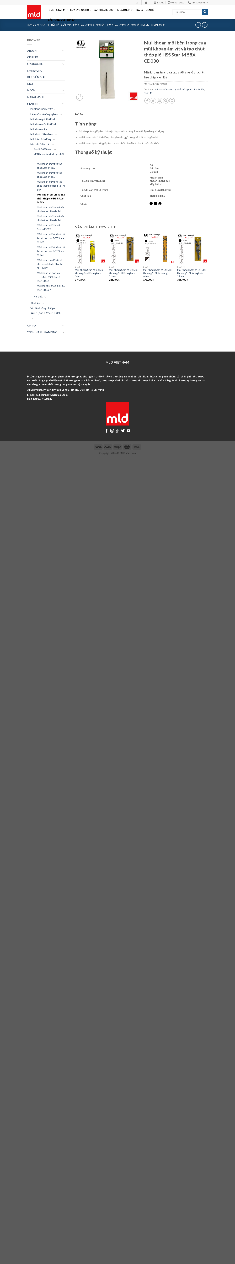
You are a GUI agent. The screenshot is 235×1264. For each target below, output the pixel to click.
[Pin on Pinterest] (166, 101)
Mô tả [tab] (79, 114)
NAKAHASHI (35, 97)
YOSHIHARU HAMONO (42, 332)
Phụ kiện (35, 303)
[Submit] (205, 12)
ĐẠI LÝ (139, 10)
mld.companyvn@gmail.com (52, 394)
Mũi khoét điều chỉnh (41, 134)
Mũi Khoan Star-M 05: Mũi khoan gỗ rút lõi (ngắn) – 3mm (89, 273)
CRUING (32, 57)
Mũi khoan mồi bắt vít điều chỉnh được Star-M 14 (51, 209)
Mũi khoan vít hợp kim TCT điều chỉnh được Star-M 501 (48, 277)
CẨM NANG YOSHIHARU (61, 20)
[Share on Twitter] (153, 101)
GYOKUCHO (35, 63)
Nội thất (38, 296)
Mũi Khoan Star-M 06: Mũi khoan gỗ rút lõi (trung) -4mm (157, 273)
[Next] (207, 260)
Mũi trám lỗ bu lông (40, 139)
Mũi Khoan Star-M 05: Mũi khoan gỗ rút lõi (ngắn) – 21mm (123, 273)
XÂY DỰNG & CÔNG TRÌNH (45, 313)
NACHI (31, 90)
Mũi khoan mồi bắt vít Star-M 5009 (48, 227)
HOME (50, 10)
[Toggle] (63, 50)
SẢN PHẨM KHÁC (103, 10)
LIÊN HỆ (150, 10)
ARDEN (32, 50)
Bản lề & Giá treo (43, 149)
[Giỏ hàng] (146, 2)
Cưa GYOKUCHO (79, 10)
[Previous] (75, 260)
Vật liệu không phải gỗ (42, 308)
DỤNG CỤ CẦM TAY (41, 109)
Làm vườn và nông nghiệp (44, 114)
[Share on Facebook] (147, 101)
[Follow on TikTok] (117, 431)
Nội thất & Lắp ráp (40, 144)
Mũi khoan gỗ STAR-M (42, 119)
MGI (30, 83)
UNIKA (31, 325)
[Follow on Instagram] (112, 431)
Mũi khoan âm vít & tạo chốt (49, 154)
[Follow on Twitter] (123, 431)
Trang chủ (33, 25)
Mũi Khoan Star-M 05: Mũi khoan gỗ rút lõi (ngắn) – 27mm (191, 273)
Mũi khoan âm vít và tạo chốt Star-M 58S (49, 165)
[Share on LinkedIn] (172, 101)
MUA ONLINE (124, 10)
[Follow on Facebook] (106, 431)
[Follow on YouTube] (128, 431)
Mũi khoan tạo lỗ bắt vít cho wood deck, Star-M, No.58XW (50, 264)
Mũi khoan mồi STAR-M (43, 124)
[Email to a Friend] (159, 101)
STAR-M (60, 10)
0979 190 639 (44, 398)
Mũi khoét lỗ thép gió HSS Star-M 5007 (51, 287)
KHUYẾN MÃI (36, 77)
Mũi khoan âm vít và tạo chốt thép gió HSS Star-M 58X (51, 185)
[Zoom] (79, 97)
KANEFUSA (34, 70)
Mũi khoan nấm (38, 129)
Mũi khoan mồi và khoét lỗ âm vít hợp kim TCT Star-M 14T (51, 238)
